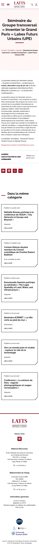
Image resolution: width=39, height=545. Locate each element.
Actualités (11, 50)
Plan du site (19, 507)
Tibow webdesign (26, 543)
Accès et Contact (19, 501)
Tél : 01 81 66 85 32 (19, 465)
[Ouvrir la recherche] (32, 4)
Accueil (3, 50)
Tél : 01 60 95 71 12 (19, 489)
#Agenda (4, 154)
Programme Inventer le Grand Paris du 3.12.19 (17, 145)
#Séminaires (6, 159)
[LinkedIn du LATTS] (19, 439)
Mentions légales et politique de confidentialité (19, 505)
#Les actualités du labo (11, 157)
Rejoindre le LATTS (19, 503)
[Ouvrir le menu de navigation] (2, 4)
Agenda (19, 50)
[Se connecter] (36, 4)
